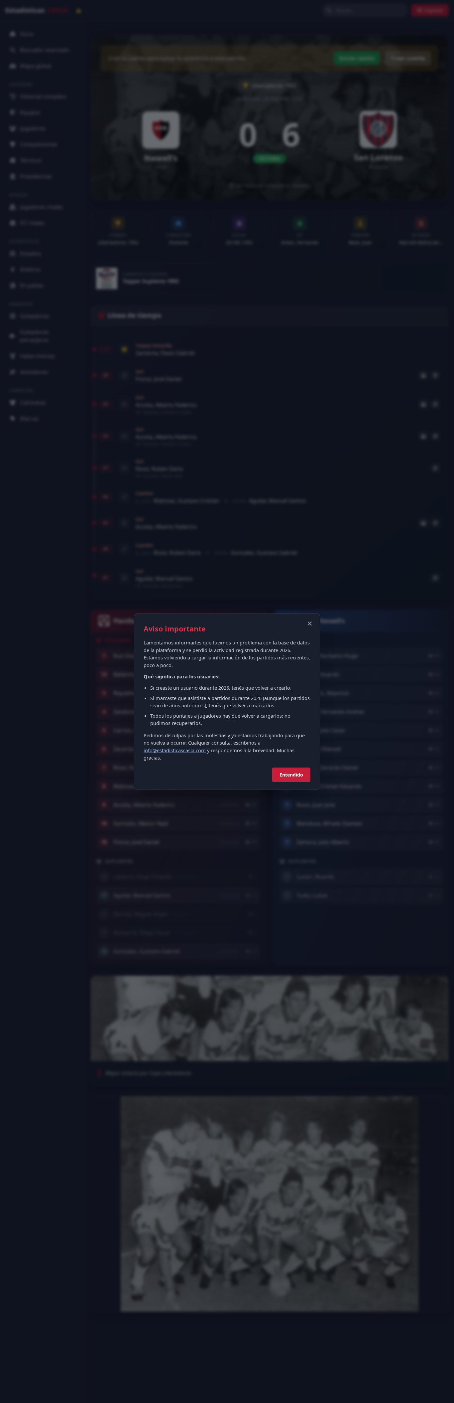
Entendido (291, 775)
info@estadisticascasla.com (175, 750)
